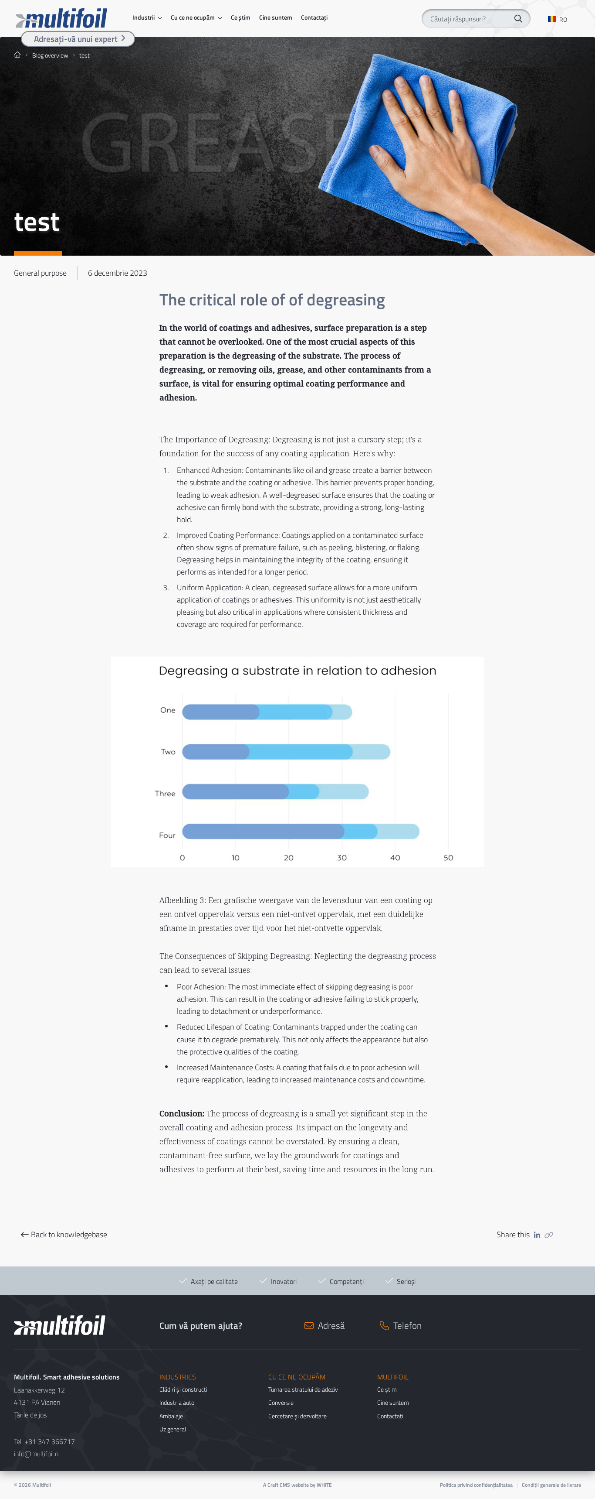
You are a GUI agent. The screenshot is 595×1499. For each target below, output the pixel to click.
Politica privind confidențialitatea (476, 1485)
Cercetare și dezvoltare (297, 1415)
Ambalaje (171, 1415)
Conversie (281, 1402)
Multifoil (41, 1485)
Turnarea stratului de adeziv (303, 1389)
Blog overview (50, 55)
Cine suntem (275, 18)
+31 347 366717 (49, 1441)
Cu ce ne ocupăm (193, 18)
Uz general (172, 1429)
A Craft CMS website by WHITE (297, 1485)
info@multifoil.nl (37, 1453)
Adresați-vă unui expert (76, 38)
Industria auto (176, 1402)
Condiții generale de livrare (551, 1485)
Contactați (314, 18)
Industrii (143, 18)
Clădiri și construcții (184, 1389)
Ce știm (240, 18)
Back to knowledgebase (69, 1234)
